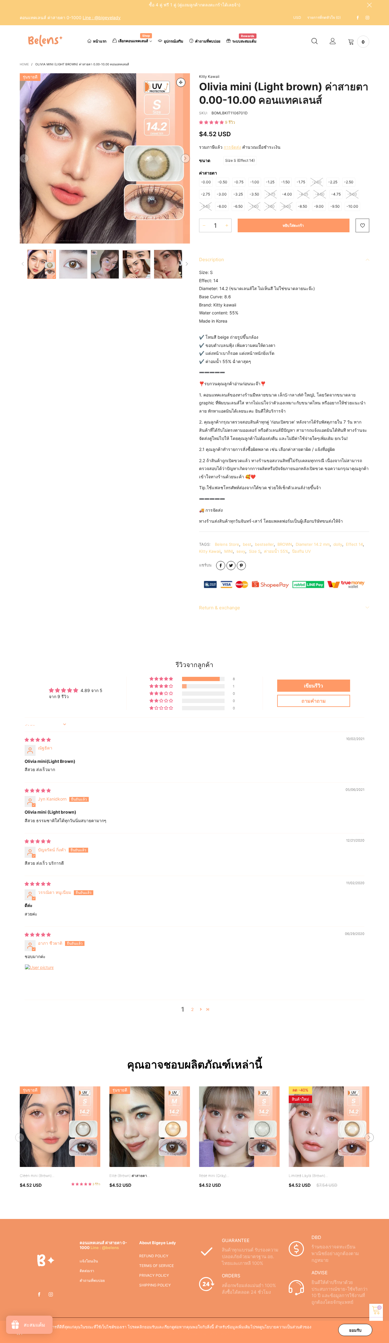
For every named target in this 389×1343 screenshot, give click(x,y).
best (247, 544)
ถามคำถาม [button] (313, 701)
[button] (24, 158)
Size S (254, 551)
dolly (337, 544)
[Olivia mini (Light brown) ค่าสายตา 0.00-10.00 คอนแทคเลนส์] (105, 158)
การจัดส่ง (232, 147)
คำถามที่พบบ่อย (207, 41)
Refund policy (153, 1256)
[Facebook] (358, 18)
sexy (240, 551)
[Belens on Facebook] (39, 1294)
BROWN (284, 544)
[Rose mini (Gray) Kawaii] (239, 1126)
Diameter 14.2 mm (313, 544)
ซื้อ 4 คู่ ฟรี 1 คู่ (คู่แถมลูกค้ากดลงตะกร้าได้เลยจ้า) (194, 4)
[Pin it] (241, 565)
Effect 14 (354, 544)
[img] (38, 739)
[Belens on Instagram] (50, 1294)
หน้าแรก (99, 41)
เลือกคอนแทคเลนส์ (134, 40)
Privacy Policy (154, 1275)
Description (211, 259)
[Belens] (44, 40)
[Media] (180, 82)
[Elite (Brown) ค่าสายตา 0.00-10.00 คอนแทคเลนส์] (149, 1126)
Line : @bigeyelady (102, 17)
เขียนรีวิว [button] (313, 686)
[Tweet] (231, 565)
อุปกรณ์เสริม (173, 41)
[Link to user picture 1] (39, 978)
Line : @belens (105, 1247)
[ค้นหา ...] (314, 41)
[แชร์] (220, 565)
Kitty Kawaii (209, 76)
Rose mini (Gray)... (214, 1175)
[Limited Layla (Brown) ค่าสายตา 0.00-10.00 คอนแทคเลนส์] (329, 1126)
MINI (228, 551)
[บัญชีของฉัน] (333, 41)
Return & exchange (219, 608)
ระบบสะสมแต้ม (244, 40)
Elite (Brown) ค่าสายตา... (129, 1175)
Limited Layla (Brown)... (308, 1175)
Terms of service (156, 1265)
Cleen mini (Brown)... (37, 1175)
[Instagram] (367, 18)
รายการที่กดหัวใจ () (324, 17)
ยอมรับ (355, 1330)
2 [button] (192, 1009)
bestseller (264, 544)
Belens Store (227, 544)
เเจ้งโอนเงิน (89, 1261)
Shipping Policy (155, 1285)
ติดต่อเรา (87, 1271)
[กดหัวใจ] (362, 225)
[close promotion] (369, 5)
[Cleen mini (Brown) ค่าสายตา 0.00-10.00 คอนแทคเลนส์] (60, 1126)
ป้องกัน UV (301, 551)
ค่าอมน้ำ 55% (276, 551)
